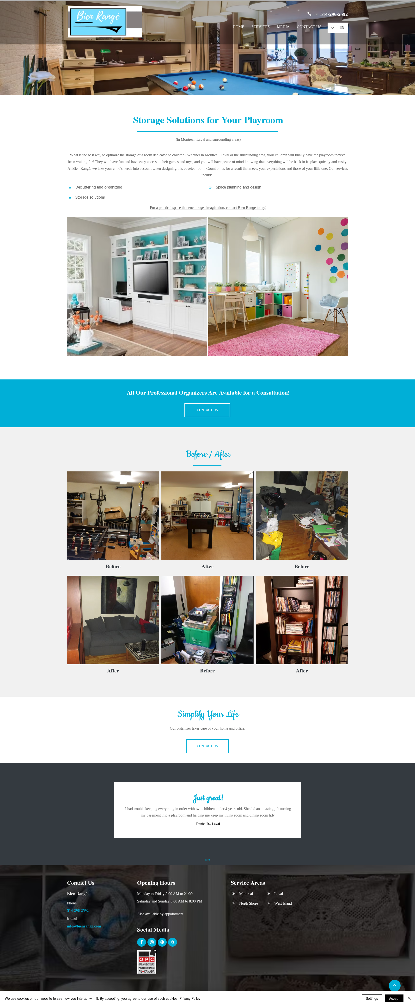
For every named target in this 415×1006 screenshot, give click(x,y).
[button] (260, 27)
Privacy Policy (189, 998)
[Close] (409, 998)
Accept (394, 998)
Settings (372, 998)
